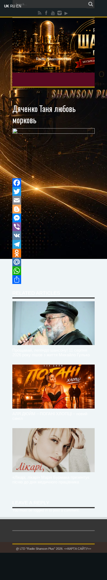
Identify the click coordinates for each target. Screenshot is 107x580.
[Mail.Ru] (53, 262)
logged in (40, 510)
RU (12, 6)
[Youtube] (53, 13)
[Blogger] (53, 209)
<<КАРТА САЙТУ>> (77, 548)
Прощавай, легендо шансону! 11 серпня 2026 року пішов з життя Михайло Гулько (51, 352)
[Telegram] (53, 244)
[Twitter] (53, 191)
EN (18, 6)
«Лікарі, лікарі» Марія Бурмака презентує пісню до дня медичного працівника (51, 479)
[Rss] (40, 13)
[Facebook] (46, 13)
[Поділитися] (53, 279)
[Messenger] (53, 218)
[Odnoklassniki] (53, 253)
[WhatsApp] (53, 270)
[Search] (90, 4)
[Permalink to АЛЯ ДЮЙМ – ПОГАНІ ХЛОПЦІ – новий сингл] (53, 387)
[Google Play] (66, 13)
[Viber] (53, 226)
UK (6, 6)
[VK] (53, 235)
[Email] (53, 200)
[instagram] (59, 13)
